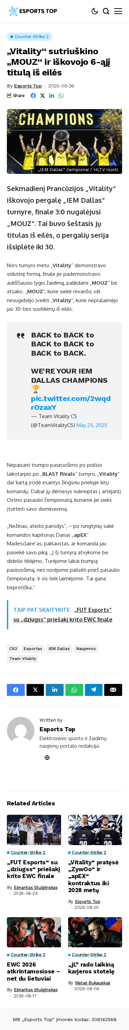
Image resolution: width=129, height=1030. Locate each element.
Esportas (33, 648)
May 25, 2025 (91, 425)
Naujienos (86, 648)
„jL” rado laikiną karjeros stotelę (91, 968)
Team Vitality (22, 658)
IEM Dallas (59, 648)
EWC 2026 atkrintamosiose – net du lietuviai (33, 971)
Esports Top (28, 85)
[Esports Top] (32, 11)
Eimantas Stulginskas (35, 887)
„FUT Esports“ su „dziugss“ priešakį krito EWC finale (33, 869)
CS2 (13, 648)
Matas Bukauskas (92, 982)
